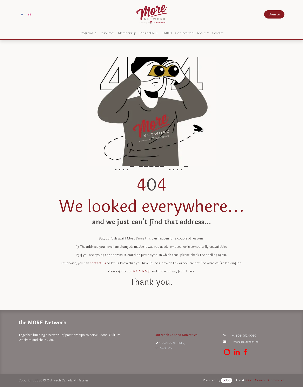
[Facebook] (22, 14)
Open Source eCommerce (265, 380)
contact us (98, 263)
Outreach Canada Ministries (176, 334)
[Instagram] (29, 14)
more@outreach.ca (246, 342)
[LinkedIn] (237, 352)
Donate (274, 14)
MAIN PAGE (142, 271)
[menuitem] (88, 33)
